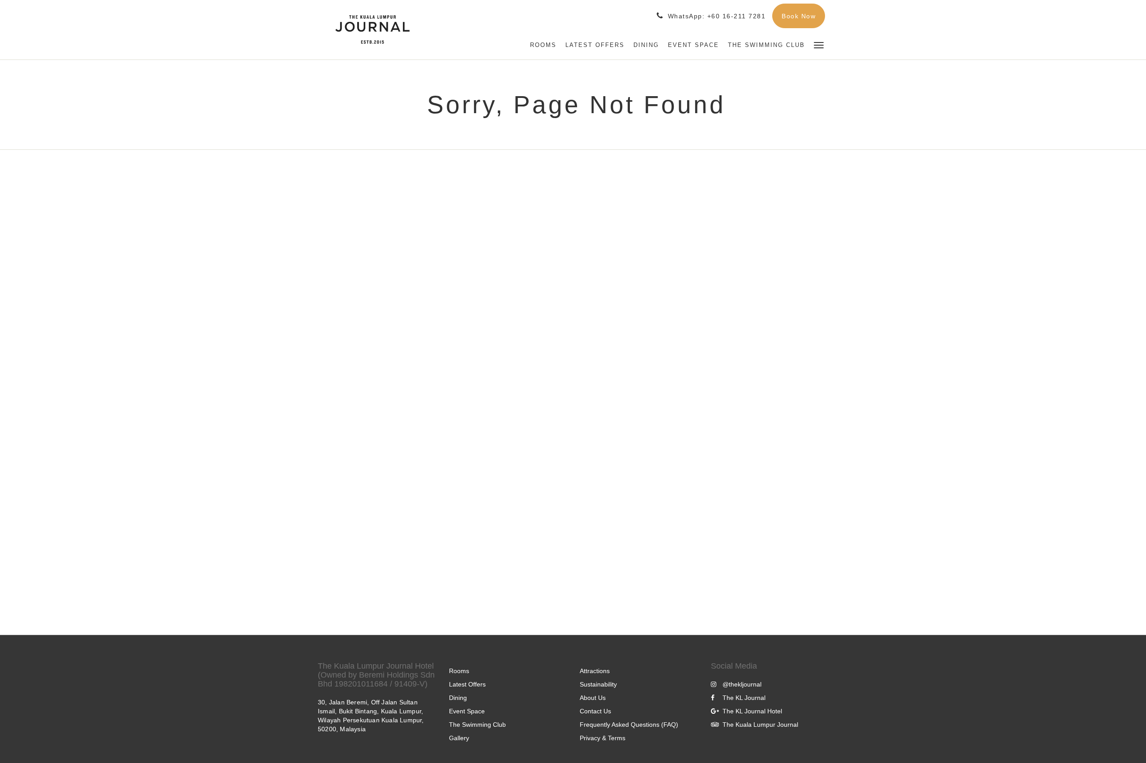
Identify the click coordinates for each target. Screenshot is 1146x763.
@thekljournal (742, 684)
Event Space (467, 711)
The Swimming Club (477, 724)
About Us (593, 697)
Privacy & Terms (602, 738)
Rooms (459, 670)
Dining (458, 697)
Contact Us (595, 711)
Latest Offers (467, 684)
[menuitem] (543, 45)
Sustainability (598, 684)
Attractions (595, 670)
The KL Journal (744, 697)
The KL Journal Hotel (752, 711)
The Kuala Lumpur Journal (760, 724)
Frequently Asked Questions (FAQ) (629, 724)
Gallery (459, 738)
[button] (818, 44)
